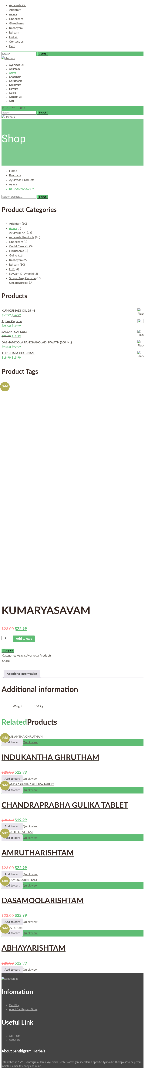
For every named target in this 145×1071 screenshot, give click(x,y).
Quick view (30, 742)
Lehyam (14, 32)
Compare (8, 650)
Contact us (16, 41)
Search (42, 196)
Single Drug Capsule (22, 278)
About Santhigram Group (23, 1009)
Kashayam (16, 28)
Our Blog (14, 1005)
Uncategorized (18, 282)
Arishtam (15, 9)
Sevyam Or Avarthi (21, 273)
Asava (13, 14)
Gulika (13, 37)
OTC (12, 269)
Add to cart (24, 638)
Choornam (16, 18)
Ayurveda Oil (17, 5)
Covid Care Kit (19, 246)
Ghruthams (16, 23)
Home (13, 170)
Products (15, 175)
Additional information (22, 673)
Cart (12, 46)
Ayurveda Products (21, 179)
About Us (14, 1040)
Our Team (14, 1036)
